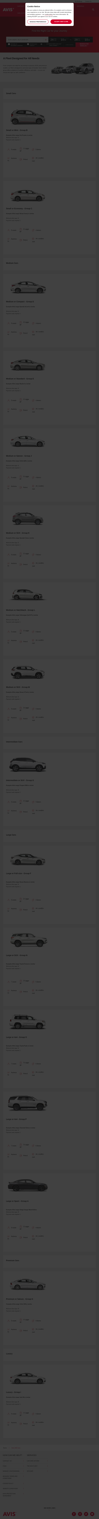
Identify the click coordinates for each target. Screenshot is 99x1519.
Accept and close (61, 21)
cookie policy (49, 14)
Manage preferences (38, 22)
